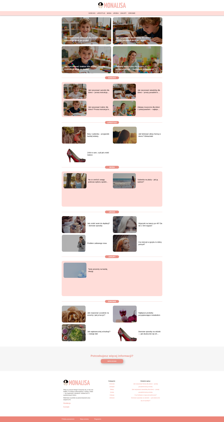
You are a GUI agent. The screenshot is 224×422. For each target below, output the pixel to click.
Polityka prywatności (68, 419)
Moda (109, 13)
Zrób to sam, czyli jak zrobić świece (98, 154)
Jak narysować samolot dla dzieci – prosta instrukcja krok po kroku (85, 38)
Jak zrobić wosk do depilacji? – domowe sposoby (98, 224)
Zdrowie (131, 13)
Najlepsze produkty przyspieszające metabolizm (149, 314)
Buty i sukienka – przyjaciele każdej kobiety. (98, 135)
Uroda (116, 13)
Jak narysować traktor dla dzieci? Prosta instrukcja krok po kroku (84, 67)
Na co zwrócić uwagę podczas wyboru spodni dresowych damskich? (97, 181)
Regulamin (97, 419)
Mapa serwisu (84, 419)
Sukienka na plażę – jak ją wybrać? (148, 181)
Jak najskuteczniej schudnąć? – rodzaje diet (98, 333)
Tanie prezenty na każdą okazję (97, 270)
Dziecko (92, 13)
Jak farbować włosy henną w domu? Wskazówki (149, 135)
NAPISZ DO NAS (112, 361)
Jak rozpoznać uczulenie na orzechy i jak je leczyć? (98, 314)
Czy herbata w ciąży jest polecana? (146, 395)
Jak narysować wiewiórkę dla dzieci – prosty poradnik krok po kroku (134, 38)
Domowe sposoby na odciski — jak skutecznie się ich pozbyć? (149, 333)
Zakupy (123, 13)
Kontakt (66, 407)
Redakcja (67, 403)
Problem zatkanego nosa (97, 243)
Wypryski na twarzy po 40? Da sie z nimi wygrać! (150, 224)
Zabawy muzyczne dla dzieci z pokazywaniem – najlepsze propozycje (134, 67)
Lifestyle (101, 13)
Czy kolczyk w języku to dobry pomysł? (150, 243)
